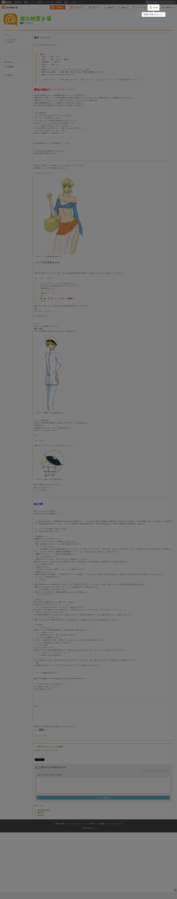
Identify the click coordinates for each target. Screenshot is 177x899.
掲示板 (155, 7)
